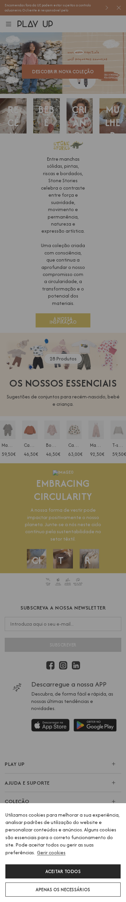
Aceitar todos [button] (63, 871)
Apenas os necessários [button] (63, 889)
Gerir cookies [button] (51, 852)
